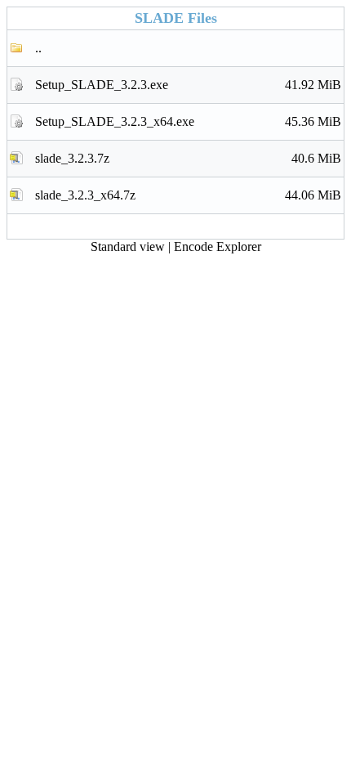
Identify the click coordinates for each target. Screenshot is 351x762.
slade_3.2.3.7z (188, 158)
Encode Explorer (217, 246)
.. (38, 48)
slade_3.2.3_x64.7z (188, 195)
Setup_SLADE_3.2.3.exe (188, 85)
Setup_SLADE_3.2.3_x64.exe (188, 121)
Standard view (128, 246)
